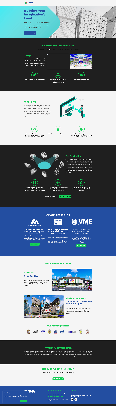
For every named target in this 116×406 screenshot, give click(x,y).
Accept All (24, 400)
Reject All (16, 400)
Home (84, 2)
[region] (15, 397)
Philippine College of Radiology (76, 298)
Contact (89, 2)
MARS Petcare (29, 273)
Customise (8, 400)
